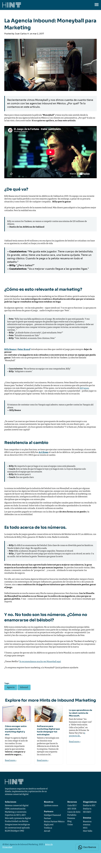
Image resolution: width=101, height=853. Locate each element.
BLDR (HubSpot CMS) (14, 831)
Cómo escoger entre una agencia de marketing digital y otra (16, 730)
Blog (69, 821)
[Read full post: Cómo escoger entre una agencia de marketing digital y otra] (16, 714)
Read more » (10, 760)
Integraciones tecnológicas (17, 824)
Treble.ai (48, 828)
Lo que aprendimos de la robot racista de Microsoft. (80, 713)
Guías (70, 824)
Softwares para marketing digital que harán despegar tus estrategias (48, 730)
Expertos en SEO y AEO (15, 815)
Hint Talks (87, 831)
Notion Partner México (54, 821)
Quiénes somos (51, 805)
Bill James (84, 388)
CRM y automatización (15, 809)
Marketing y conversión (15, 812)
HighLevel (48, 824)
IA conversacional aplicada (17, 828)
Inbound (24, 687)
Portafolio (71, 815)
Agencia (11, 687)
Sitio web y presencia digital (18, 818)
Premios (71, 818)
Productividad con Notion (16, 821)
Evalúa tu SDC (89, 805)
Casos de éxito (73, 812)
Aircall (47, 831)
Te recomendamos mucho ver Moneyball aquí (40, 661)
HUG (85, 828)
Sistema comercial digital (16, 805)
